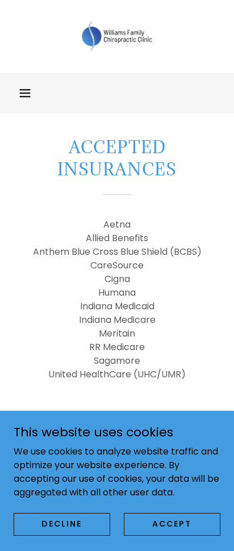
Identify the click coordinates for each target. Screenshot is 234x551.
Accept (171, 523)
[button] (25, 93)
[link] (117, 36)
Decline (61, 523)
